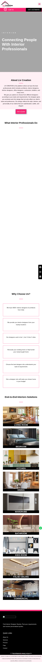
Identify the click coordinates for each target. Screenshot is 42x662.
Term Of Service (17, 653)
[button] (39, 4)
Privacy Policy (25, 653)
